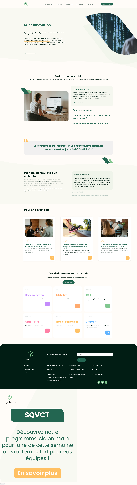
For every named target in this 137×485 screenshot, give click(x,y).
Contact (94, 372)
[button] (30, 52)
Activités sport (51, 375)
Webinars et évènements (76, 369)
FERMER (2, 484)
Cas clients (72, 372)
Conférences (50, 369)
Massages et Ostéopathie (54, 380)
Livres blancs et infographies (77, 375)
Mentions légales (96, 369)
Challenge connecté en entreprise (56, 377)
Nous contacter (78, 103)
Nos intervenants (29, 369)
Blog (25, 372)
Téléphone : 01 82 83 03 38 (99, 375)
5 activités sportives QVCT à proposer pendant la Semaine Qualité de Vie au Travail (75, 246)
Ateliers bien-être (52, 372)
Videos (71, 377)
